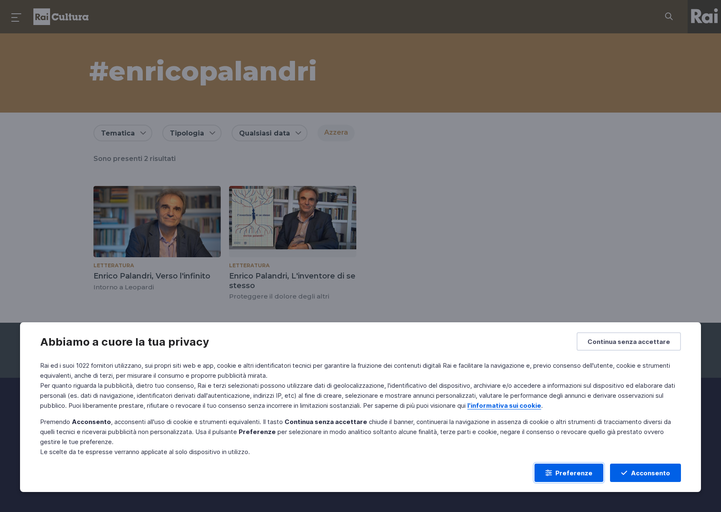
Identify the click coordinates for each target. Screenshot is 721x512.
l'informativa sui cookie (504, 405)
